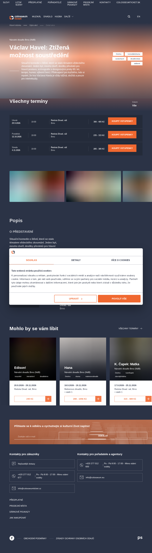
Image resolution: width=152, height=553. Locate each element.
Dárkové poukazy (72, 3)
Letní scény (18, 3)
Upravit (74, 298)
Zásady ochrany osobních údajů (75, 538)
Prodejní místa (88, 3)
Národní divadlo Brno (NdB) (22, 40)
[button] (129, 16)
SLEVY (6, 2)
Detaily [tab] (76, 260)
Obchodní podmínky (35, 538)
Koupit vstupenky (122, 121)
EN (138, 16)
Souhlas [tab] (31, 260)
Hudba (58, 16)
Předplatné (35, 2)
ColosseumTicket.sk (128, 2)
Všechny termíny (128, 328)
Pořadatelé (54, 2)
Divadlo (47, 16)
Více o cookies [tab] (120, 260)
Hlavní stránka (15, 25)
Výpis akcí (33, 25)
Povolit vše (119, 298)
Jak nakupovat (18, 518)
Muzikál (36, 16)
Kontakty (105, 2)
